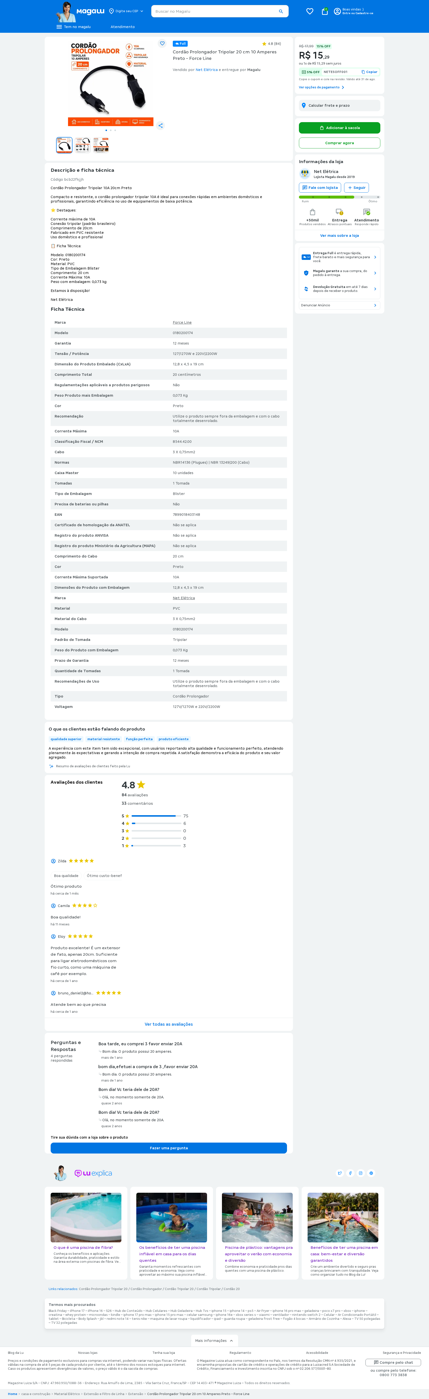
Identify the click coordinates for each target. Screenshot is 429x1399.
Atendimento (123, 27)
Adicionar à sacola (343, 128)
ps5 (250, 1311)
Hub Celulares (156, 1311)
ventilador (281, 1315)
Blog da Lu (16, 1353)
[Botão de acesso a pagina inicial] (80, 11)
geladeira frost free (264, 1319)
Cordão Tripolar (209, 1289)
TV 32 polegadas (64, 1323)
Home (12, 1394)
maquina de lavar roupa (168, 1319)
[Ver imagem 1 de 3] (111, 83)
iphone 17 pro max (137, 1315)
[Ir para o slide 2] (110, 130)
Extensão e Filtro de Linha (104, 1394)
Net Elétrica (184, 598)
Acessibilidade (317, 1353)
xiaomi (264, 1315)
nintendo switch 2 (306, 1315)
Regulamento (240, 1353)
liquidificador (200, 1319)
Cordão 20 (232, 1289)
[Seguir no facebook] (350, 1173)
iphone (359, 1311)
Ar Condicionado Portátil (357, 1315)
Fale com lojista (323, 188)
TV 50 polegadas (367, 1319)
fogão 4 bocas (294, 1319)
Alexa (347, 1319)
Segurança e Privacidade (402, 1353)
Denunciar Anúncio (315, 305)
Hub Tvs (202, 1311)
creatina (55, 1315)
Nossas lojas (88, 1353)
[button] (281, 11)
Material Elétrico (67, 1394)
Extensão (135, 1394)
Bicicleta (68, 1319)
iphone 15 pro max (169, 1315)
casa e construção (35, 1394)
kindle (115, 1315)
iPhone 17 (77, 1311)
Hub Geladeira (182, 1311)
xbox (347, 1311)
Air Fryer (263, 1311)
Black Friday (58, 1311)
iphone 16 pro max (287, 1311)
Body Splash (87, 1319)
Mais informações (211, 1341)
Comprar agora (339, 143)
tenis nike (139, 1319)
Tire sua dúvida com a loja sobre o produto (89, 1137)
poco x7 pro (331, 1311)
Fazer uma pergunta (169, 1148)
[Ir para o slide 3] (115, 130)
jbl (102, 1319)
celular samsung (200, 1315)
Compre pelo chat (396, 1362)
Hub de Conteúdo (129, 1311)
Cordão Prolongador (146, 1289)
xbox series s (246, 1315)
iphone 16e (224, 1315)
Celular (329, 1315)
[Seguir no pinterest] (371, 1173)
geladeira (311, 1311)
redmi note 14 (118, 1319)
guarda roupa (234, 1319)
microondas (98, 1315)
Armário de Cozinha (324, 1319)
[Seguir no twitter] (340, 1173)
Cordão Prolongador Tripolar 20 (103, 1289)
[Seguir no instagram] (361, 1173)
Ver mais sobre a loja (339, 236)
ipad (217, 1319)
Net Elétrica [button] (207, 70)
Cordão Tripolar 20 (179, 1289)
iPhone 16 (95, 1311)
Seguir (360, 188)
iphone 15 (219, 1311)
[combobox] (220, 11)
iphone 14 (237, 1311)
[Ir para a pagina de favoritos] (309, 11)
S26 (109, 1311)
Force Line (182, 322)
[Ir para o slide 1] (106, 130)
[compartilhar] (160, 125)
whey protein (75, 1315)
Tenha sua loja (163, 1353)
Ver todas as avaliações (169, 1024)
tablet (54, 1319)
